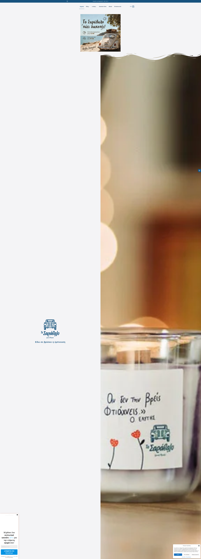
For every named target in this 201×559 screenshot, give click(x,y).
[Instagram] (199, 170)
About (110, 6)
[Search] (67, 1)
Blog (87, 6)
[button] (198, 545)
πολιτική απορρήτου (13, 556)
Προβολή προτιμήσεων (195, 554)
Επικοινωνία (117, 6)
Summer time (102, 6)
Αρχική (82, 6)
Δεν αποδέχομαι (186, 554)
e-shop (94, 6)
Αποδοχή (178, 554)
